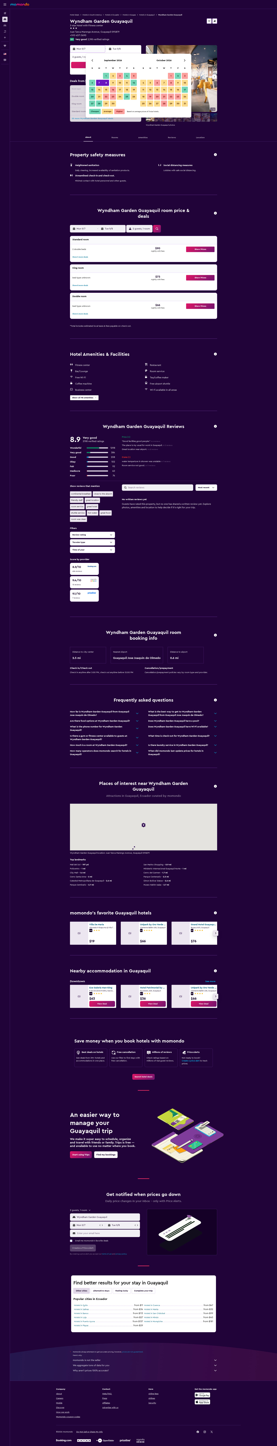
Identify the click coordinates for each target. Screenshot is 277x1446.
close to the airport (103, 494)
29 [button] (106, 103)
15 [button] (106, 90)
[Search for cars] (5, 25)
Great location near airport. (140, 449)
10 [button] (120, 83)
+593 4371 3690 (78, 35)
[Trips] (5, 46)
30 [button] (113, 103)
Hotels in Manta (151, 1309)
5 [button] (133, 76)
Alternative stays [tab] (101, 1291)
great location (92, 500)
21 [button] (99, 96)
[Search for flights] (5, 13)
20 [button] (92, 96)
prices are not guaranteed (132, 1352)
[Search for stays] (5, 19)
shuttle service (78, 513)
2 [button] (113, 76)
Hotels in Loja (80, 1317)
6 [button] (92, 83)
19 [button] (134, 90)
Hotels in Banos (81, 1313)
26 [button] (133, 96)
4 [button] (127, 76)
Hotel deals (74, 15)
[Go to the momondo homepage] (19, 4)
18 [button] (127, 90)
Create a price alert (191, 1061)
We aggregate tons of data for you (91, 1365)
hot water (92, 513)
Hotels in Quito (81, 1305)
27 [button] (92, 103)
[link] (102, 1004)
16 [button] (113, 90)
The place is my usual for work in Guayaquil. (147, 445)
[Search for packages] (5, 31)
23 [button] (113, 96)
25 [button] (127, 96)
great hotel (92, 507)
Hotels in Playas (81, 1326)
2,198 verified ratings (98, 39)
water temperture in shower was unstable (146, 461)
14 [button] (99, 90)
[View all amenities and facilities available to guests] (215, 354)
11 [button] (127, 83)
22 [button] (106, 96)
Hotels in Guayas (129, 15)
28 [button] (99, 103)
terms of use (107, 1254)
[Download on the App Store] (202, 1401)
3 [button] (120, 76)
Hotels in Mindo (151, 1317)
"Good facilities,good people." (141, 441)
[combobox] (107, 1217)
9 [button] (113, 83)
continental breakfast (80, 494)
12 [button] (134, 83)
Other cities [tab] (81, 1291)
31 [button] (185, 103)
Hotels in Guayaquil (147, 15)
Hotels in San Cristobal (154, 1313)
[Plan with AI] (5, 37)
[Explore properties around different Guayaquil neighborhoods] (215, 971)
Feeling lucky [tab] (121, 1291)
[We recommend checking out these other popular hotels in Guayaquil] (215, 913)
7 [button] (99, 83)
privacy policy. (121, 1254)
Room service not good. (138, 466)
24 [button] (120, 96)
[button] (5, 4)
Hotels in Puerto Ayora (84, 1322)
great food (106, 513)
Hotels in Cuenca (152, 1305)
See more (210, 981)
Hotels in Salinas (81, 1309)
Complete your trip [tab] (143, 1291)
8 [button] (106, 83)
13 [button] (92, 90)
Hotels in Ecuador (112, 15)
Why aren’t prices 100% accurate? (91, 1370)
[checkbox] (84, 569)
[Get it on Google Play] (202, 1395)
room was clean (78, 519)
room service (77, 507)
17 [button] (120, 90)
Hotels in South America (92, 15)
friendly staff (76, 500)
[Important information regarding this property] (215, 635)
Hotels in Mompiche (153, 1322)
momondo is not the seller (87, 1360)
